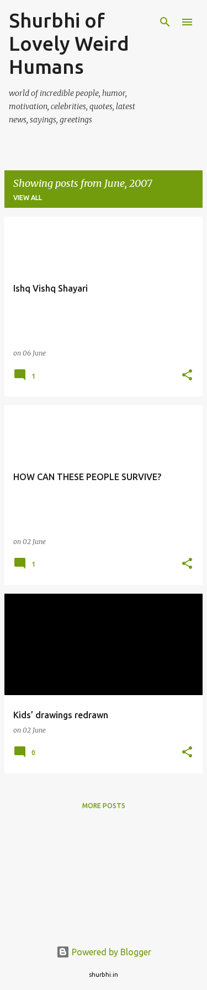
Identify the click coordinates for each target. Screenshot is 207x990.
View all (27, 197)
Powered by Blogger (110, 952)
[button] (187, 375)
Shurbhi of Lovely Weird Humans (69, 43)
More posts (103, 805)
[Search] (165, 22)
